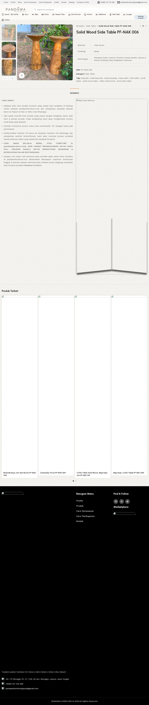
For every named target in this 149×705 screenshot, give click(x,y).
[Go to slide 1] (73, 481)
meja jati (84, 78)
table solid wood (107, 81)
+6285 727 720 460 (14, 684)
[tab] (74, 92)
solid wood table (90, 81)
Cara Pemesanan (85, 511)
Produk (79, 506)
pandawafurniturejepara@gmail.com (22, 688)
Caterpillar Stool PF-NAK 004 (53, 473)
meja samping (110, 78)
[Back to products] (143, 26)
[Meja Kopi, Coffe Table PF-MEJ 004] (129, 382)
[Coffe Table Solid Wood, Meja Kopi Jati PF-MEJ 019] (93, 382)
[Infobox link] (106, 2)
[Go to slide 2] (75, 481)
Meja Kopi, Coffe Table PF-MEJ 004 (128, 473)
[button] (5, 78)
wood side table (124, 81)
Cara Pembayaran (85, 516)
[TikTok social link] (127, 501)
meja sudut (123, 78)
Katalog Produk (141, 17)
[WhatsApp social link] (121, 501)
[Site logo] (16, 9)
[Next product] (145, 26)
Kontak (79, 521)
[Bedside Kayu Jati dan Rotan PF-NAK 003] (20, 382)
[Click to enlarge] (22, 75)
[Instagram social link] (115, 501)
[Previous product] (140, 26)
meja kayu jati (96, 78)
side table (134, 78)
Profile (79, 501)
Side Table (91, 26)
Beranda (80, 26)
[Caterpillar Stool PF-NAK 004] (56, 382)
